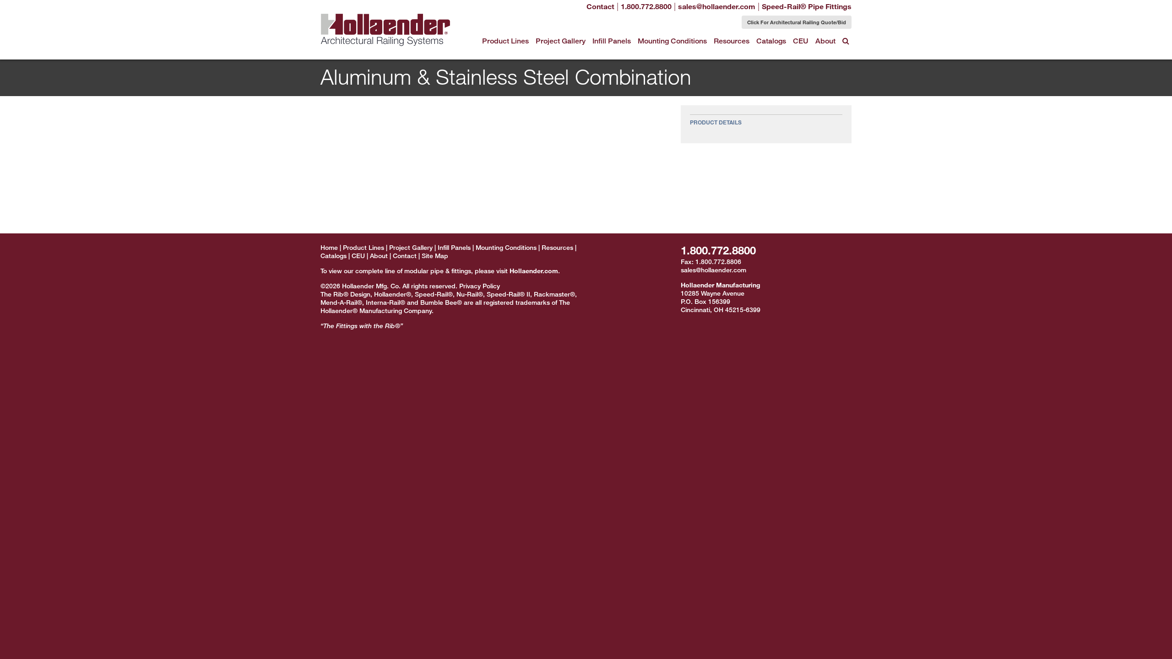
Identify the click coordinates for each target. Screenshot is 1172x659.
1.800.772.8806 (718, 261)
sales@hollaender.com (713, 270)
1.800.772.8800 (718, 250)
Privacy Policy (479, 286)
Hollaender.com (534, 271)
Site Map (435, 255)
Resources (731, 41)
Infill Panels (611, 41)
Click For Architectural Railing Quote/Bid (796, 22)
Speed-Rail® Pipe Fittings (807, 6)
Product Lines (505, 41)
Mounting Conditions (672, 41)
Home (329, 247)
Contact (600, 6)
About (825, 41)
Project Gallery (561, 41)
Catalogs (771, 41)
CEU (800, 41)
